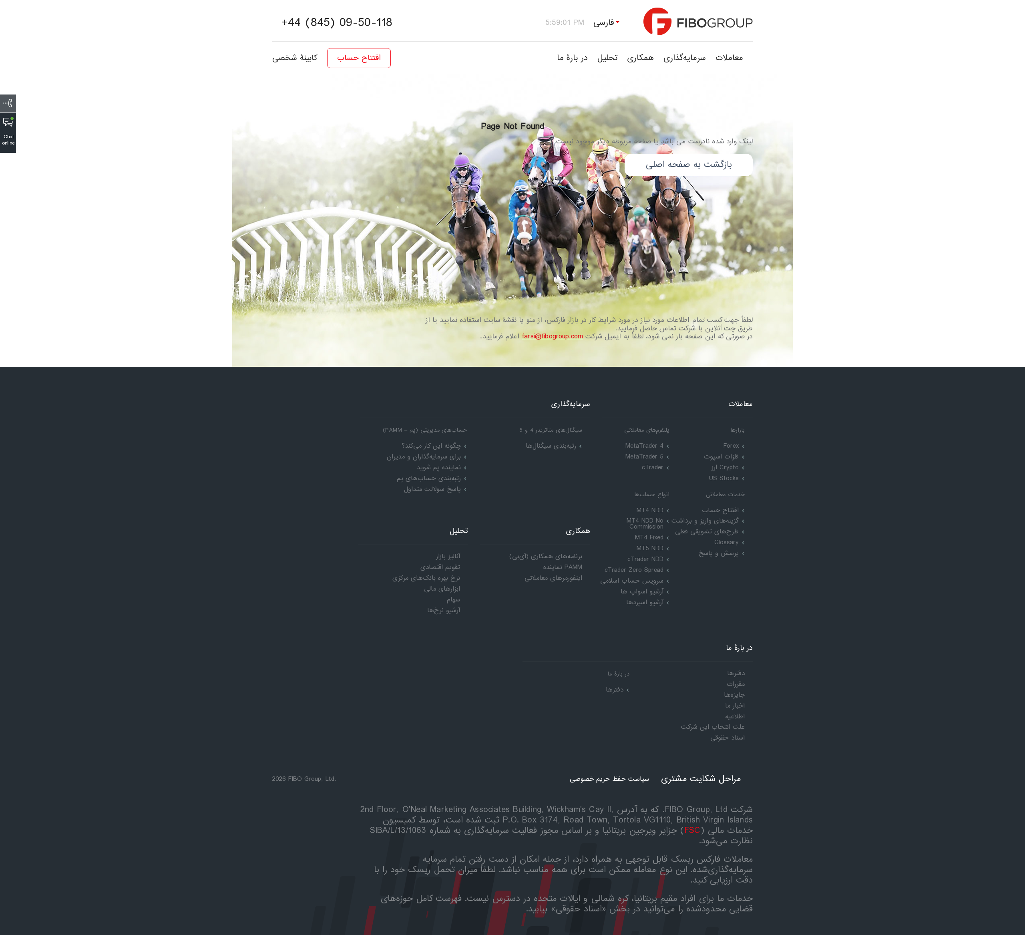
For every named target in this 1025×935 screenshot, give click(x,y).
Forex (731, 446)
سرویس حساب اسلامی (631, 581)
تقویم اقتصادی (440, 567)
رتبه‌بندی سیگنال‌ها (551, 446)
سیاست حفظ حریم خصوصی (609, 779)
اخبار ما (735, 706)
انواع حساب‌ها (651, 494)
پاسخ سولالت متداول (432, 489)
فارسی (603, 22)
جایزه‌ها (734, 695)
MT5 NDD (650, 548)
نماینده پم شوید (439, 467)
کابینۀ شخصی (295, 58)
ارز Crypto (725, 467)
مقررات (736, 684)
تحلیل (607, 58)
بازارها (737, 430)
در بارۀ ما (572, 58)
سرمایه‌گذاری (684, 58)
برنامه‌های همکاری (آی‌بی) (545, 556)
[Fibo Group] (698, 21)
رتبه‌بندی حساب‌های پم (429, 478)
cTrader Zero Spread (634, 570)
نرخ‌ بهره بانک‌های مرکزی (426, 578)
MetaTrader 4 (644, 446)
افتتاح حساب (359, 58)
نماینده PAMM (562, 567)
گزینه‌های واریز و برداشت (705, 521)
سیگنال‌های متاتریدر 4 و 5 (550, 430)
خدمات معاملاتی (725, 494)
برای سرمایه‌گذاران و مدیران (424, 457)
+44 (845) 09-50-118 (336, 23)
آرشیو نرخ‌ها (443, 610)
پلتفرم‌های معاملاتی (646, 430)
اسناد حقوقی (727, 738)
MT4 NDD (650, 510)
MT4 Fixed (649, 538)
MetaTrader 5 (644, 457)
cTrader (652, 467)
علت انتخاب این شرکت (713, 727)
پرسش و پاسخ (719, 553)
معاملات (729, 58)
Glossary (726, 542)
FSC (692, 830)
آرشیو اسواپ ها (642, 592)
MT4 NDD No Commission (645, 524)
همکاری (640, 58)
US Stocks (724, 478)
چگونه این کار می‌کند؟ (431, 446)
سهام (453, 600)
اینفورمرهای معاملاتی (553, 578)
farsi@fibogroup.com (552, 336)
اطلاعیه (735, 717)
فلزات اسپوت (721, 457)
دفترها (614, 690)
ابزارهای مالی (442, 589)
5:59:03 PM (565, 22)
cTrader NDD (645, 559)
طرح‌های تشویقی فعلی (707, 532)
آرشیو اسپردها (644, 602)
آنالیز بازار (448, 556)
